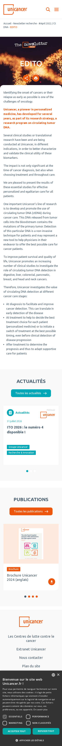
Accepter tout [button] (16, 731)
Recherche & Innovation (21, 452)
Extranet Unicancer (31, 649)
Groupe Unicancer (18, 447)
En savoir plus (41, 709)
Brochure (14, 569)
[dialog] (31, 708)
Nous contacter (31, 658)
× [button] (58, 675)
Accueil (7, 23)
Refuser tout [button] (46, 731)
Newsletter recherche (25, 23)
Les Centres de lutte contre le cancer (31, 638)
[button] (27, 471)
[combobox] (53, 675)
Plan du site (31, 666)
